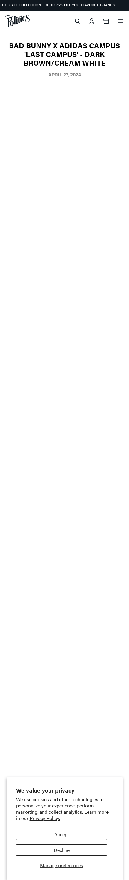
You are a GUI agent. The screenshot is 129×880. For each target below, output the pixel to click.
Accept (61, 834)
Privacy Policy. (45, 818)
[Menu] (120, 21)
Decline (62, 850)
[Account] (91, 21)
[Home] (17, 21)
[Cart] (106, 21)
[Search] (77, 21)
